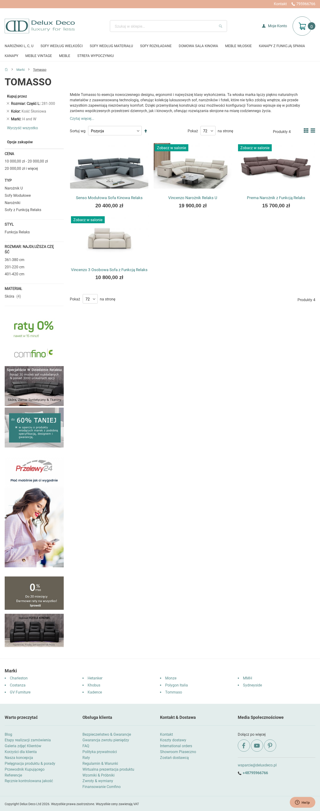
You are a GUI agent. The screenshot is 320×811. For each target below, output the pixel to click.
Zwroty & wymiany (97, 781)
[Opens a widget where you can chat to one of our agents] (302, 803)
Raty (86, 757)
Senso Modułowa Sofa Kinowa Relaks (109, 197)
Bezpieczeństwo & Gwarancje (106, 734)
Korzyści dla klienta (21, 752)
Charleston (19, 678)
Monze (170, 678)
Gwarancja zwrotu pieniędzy (105, 740)
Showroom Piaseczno (178, 752)
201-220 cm (14, 267)
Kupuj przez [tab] (17, 96)
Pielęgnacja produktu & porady (30, 763)
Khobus (94, 685)
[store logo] (40, 26)
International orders (176, 746)
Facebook (244, 745)
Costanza (18, 685)
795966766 (305, 4)
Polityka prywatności (99, 752)
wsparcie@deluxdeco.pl (257, 765)
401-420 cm (14, 274)
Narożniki (12, 203)
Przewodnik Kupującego (25, 769)
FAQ (85, 746)
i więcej (21, 168)
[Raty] (34, 608)
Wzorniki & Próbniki (98, 775)
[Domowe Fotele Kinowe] (34, 646)
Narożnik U (14, 188)
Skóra (13, 296)
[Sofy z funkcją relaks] (34, 404)
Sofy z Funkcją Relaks (23, 210)
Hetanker (95, 678)
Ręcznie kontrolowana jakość (29, 781)
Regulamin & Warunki (100, 763)
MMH (247, 678)
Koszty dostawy (173, 740)
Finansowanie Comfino (101, 786)
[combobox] (168, 26)
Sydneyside (252, 685)
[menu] (160, 51)
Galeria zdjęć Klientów (23, 746)
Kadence (95, 692)
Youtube (257, 745)
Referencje (13, 775)
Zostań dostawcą (174, 757)
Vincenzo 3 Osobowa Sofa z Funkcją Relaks (109, 269)
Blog (8, 734)
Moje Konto (277, 26)
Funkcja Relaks (17, 232)
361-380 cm (14, 260)
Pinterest (270, 745)
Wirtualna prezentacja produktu (108, 769)
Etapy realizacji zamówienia (28, 740)
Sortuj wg (78, 131)
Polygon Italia (176, 685)
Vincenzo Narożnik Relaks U (192, 197)
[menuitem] (19, 46)
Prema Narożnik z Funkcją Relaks (276, 197)
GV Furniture (20, 692)
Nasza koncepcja (19, 757)
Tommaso (173, 692)
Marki (20, 70)
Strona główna (6, 69)
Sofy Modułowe (18, 195)
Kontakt (280, 4)
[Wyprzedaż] (34, 446)
